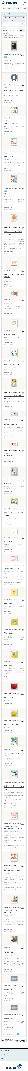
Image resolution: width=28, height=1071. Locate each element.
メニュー (25, 4)
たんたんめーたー (8, 455)
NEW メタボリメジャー (10, 334)
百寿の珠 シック (8, 952)
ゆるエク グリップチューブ (11, 364)
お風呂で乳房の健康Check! (11, 568)
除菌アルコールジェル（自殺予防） (13, 828)
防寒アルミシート (8, 60)
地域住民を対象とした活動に (10, 54)
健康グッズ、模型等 (21, 55)
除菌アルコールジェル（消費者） (13, 870)
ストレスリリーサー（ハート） (12, 697)
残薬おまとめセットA (9, 633)
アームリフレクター (9, 541)
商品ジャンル (10, 8)
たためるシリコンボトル (10, 123)
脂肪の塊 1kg (8, 1018)
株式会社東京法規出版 (9, 2)
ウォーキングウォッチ (10, 303)
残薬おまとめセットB (9, 665)
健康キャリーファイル (10, 156)
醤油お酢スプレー (8, 483)
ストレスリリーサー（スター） (12, 724)
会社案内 (17, 8)
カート (24, 8)
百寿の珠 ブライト (9, 912)
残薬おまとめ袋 (8, 603)
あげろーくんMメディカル (11, 424)
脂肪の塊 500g (8, 989)
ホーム (3, 8)
